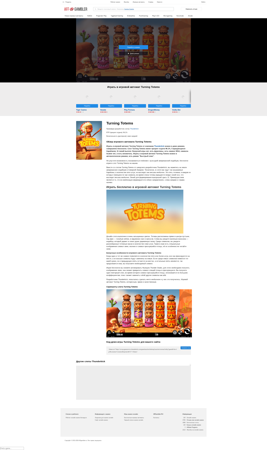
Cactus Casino (129, 9)
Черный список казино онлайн (133, 420)
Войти (203, 2)
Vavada (103, 110)
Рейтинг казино (115, 2)
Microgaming (167, 16)
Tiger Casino (81, 110)
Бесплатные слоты (193, 422)
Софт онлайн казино (101, 420)
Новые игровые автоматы (74, 16)
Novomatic (180, 16)
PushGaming (143, 16)
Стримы (150, 2)
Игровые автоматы (139, 2)
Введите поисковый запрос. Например (116, 9)
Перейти (87, 106)
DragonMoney (154, 110)
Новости (159, 2)
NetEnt (89, 16)
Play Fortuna (129, 110)
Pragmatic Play (101, 16)
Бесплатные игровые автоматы (134, 417)
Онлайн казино (191, 417)
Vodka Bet (176, 110)
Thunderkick (134, 129)
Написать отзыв (191, 9)
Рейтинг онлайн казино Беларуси (76, 417)
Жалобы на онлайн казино (195, 430)
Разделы (68, 2)
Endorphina (131, 16)
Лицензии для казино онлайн (104, 417)
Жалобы (126, 2)
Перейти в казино (133, 47)
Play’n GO (155, 16)
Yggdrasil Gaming (117, 16)
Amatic (190, 16)
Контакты (156, 417)
